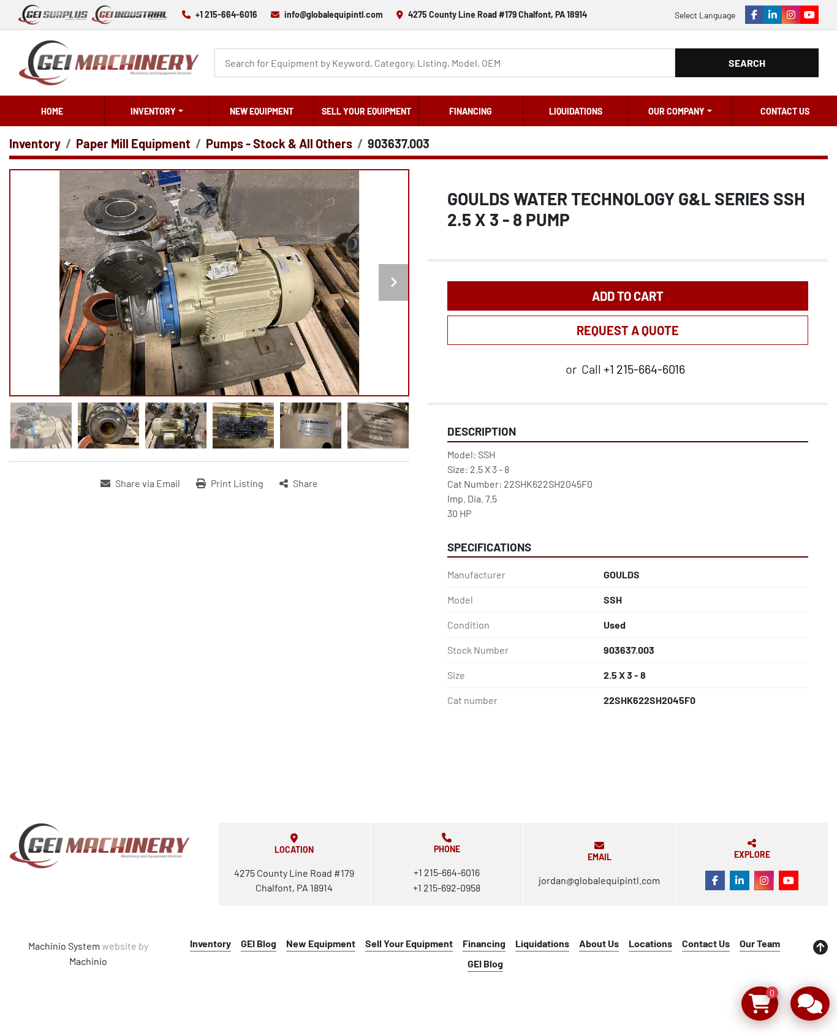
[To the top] (820, 947)
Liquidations (575, 111)
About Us (599, 943)
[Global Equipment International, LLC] (100, 846)
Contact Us (784, 111)
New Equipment (262, 111)
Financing (470, 111)
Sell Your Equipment (366, 111)
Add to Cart (628, 296)
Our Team (760, 943)
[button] (157, 111)
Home (52, 111)
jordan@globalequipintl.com (599, 880)
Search (747, 63)
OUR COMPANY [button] (676, 111)
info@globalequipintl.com (333, 14)
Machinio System (64, 946)
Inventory (153, 111)
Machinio (88, 961)
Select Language (705, 15)
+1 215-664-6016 (226, 14)
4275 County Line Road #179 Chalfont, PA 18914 (497, 14)
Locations (650, 943)
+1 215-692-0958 (446, 887)
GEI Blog (258, 943)
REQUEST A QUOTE (628, 330)
